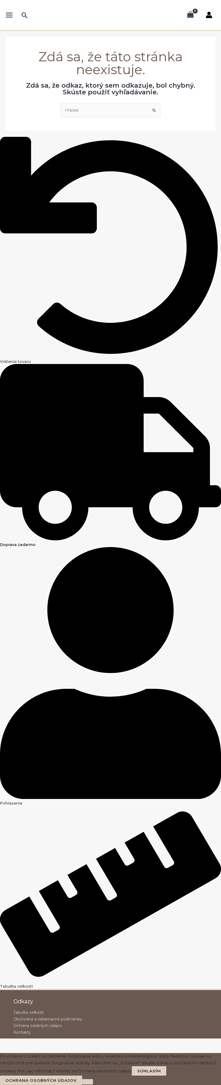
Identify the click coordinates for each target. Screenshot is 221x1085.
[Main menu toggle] (9, 15)
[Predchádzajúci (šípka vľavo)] (5, 1050)
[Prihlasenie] (110, 797)
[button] (24, 15)
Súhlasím (149, 1070)
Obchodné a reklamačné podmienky (47, 1019)
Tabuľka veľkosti (16, 986)
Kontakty (22, 1032)
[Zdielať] (29, 1043)
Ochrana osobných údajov (37, 1025)
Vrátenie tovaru (15, 361)
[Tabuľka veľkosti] (110, 980)
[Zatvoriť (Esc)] (41, 1043)
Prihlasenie (11, 803)
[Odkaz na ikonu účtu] (209, 15)
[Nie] (87, 1081)
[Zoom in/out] (5, 1043)
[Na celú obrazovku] (17, 1043)
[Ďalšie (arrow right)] (17, 1050)
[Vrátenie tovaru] (110, 355)
